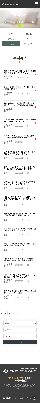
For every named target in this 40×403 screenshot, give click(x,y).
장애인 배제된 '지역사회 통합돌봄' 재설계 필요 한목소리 (19, 88)
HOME (9, 22)
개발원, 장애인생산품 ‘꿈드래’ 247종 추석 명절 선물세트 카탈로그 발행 (19, 214)
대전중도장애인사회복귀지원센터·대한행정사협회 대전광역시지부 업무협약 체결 (19, 199)
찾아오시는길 (21, 380)
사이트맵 (28, 378)
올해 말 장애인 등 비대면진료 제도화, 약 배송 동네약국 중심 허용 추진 (19, 153)
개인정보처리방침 (15, 378)
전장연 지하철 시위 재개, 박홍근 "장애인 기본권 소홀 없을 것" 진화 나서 (20, 72)
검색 (20, 342)
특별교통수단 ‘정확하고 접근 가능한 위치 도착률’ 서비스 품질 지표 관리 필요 (19, 104)
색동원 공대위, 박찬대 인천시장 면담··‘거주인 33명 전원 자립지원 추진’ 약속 (20, 259)
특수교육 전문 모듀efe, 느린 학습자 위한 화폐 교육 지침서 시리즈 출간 (20, 229)
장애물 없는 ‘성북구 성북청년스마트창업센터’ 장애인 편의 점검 (20, 292)
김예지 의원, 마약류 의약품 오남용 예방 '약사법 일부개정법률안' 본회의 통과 (19, 168)
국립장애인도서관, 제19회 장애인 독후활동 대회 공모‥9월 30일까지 (20, 120)
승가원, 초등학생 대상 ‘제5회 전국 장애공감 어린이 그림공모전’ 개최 (19, 183)
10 (34, 313)
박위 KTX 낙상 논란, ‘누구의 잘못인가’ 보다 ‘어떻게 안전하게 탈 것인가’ (19, 136)
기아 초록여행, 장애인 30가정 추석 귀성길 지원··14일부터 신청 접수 (19, 276)
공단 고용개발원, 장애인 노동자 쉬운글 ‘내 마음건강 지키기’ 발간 (19, 244)
